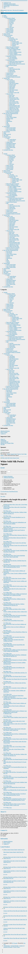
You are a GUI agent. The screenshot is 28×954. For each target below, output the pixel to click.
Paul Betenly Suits (10, 146)
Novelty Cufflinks (13, 53)
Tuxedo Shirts (6, 126)
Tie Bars (8, 148)
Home (4, 15)
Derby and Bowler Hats (14, 69)
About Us (3, 439)
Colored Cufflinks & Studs (15, 54)
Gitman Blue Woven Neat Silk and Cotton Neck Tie (15, 938)
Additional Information (8, 477)
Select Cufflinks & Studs (14, 49)
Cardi (10, 26)
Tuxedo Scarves (10, 73)
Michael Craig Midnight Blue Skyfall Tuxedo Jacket (15, 790)
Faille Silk (11, 91)
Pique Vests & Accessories (12, 112)
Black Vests (12, 95)
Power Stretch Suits (10, 147)
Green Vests (12, 100)
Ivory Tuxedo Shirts (10, 129)
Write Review (15, 491)
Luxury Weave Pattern (11, 117)
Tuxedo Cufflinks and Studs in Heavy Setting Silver (15, 611)
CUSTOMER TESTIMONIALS (11, 5)
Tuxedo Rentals (9, 30)
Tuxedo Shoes (6, 131)
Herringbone (12, 82)
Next (4, 496)
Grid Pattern (12, 80)
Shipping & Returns (5, 431)
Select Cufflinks (12, 50)
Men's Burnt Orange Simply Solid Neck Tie (13, 852)
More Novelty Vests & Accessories (17, 63)
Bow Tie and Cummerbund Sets (10, 113)
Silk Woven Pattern (13, 90)
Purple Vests (12, 104)
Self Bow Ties (12, 40)
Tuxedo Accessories (7, 35)
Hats (7, 66)
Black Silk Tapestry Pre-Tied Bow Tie (15, 755)
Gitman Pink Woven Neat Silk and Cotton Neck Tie (15, 919)
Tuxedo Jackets (9, 31)
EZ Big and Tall (7, 134)
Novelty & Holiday (10, 60)
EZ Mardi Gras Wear (8, 150)
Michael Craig (12, 19)
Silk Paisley (12, 88)
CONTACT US (7, 2)
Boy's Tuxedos (9, 32)
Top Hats (11, 67)
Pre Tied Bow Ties (13, 39)
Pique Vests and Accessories (12, 46)
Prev (2, 496)
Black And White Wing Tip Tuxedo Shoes (14, 616)
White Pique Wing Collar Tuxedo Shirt (14, 556)
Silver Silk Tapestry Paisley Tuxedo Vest (14, 804)
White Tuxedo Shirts (11, 127)
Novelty (8, 125)
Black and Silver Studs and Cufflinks (14, 523)
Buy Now (9, 511)
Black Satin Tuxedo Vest (21, 717)
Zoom (17, 458)
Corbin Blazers (12, 139)
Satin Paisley (12, 87)
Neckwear (8, 36)
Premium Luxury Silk (14, 92)
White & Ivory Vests (13, 108)
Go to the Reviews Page (6, 491)
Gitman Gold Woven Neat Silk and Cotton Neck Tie (15, 910)
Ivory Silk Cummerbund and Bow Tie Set (14, 794)
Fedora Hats (12, 70)
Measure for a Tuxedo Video (7, 443)
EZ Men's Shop (7, 136)
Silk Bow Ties (15, 44)
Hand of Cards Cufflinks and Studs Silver (15, 650)
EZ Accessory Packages (11, 75)
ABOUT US (6, 6)
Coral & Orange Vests (14, 99)
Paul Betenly (12, 20)
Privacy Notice (4, 432)
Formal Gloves (9, 74)
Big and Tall (9, 114)
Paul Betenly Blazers (11, 143)
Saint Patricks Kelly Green (15, 62)
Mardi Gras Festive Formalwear (16, 61)
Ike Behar (11, 22)
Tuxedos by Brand (10, 18)
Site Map (3, 444)
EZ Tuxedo (14, 943)
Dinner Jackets (9, 28)
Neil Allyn (11, 27)
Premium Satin (15, 41)
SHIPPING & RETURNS (9, 3)
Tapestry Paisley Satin (17, 43)
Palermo (14, 45)
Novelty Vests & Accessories (12, 110)
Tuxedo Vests (6, 78)
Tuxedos (5, 16)
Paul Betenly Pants (10, 144)
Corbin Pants (12, 140)
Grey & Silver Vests (13, 101)
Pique (4, 133)
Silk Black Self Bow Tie (21, 672)
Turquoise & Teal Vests (14, 106)
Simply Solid (12, 86)
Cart (4, 7)
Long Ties (11, 37)
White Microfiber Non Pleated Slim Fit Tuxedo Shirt (15, 679)
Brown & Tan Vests (13, 97)
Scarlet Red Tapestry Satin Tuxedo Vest (14, 729)
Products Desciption (8, 476)
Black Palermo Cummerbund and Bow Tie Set (14, 800)
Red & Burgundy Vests (14, 105)
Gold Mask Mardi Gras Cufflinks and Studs (15, 594)
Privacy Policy (16, 947)
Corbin (10, 24)
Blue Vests (11, 96)
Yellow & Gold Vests (14, 109)
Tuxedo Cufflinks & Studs (12, 48)
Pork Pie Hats (12, 71)
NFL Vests (5, 135)
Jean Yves (11, 23)
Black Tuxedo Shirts (11, 130)
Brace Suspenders (13, 58)
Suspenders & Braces (11, 56)
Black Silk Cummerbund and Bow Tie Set (14, 566)
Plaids (7, 123)
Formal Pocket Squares (11, 65)
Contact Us (3, 433)
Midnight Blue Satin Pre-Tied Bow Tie (14, 655)
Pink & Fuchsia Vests (14, 103)
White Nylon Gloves (18, 620)
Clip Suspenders (13, 57)
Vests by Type (9, 79)
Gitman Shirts (9, 142)
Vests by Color (9, 93)
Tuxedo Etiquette (4, 441)
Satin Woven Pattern (13, 83)
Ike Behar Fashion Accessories (13, 76)
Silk (7, 122)
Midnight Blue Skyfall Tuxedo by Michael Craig (10, 713)
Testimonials (3, 440)
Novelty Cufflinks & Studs (15, 52)
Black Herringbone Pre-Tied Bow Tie (13, 604)
